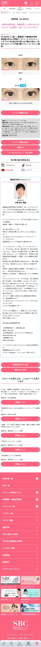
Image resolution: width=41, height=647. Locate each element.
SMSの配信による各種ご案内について (20, 638)
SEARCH (31, 4)
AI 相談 (26, 4)
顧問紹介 (6, 562)
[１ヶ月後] (20, 94)
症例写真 (24, 12)
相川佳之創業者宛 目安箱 (12, 541)
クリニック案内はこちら (12, 492)
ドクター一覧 (8, 513)
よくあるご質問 (9, 548)
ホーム (4, 645)
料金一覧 (6, 485)
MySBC (37, 645)
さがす (11, 645)
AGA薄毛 (28, 8)
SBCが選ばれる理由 (10, 534)
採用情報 (6, 555)
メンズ (36, 8)
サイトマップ (11, 634)
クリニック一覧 (9, 506)
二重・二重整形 (16, 12)
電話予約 (19, 645)
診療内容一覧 (6, 12)
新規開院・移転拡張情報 (12, 499)
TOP (4, 8)
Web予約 (28, 645)
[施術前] (20, 64)
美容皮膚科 (12, 8)
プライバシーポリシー (26, 634)
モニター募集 (8, 520)
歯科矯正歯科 (20, 8)
